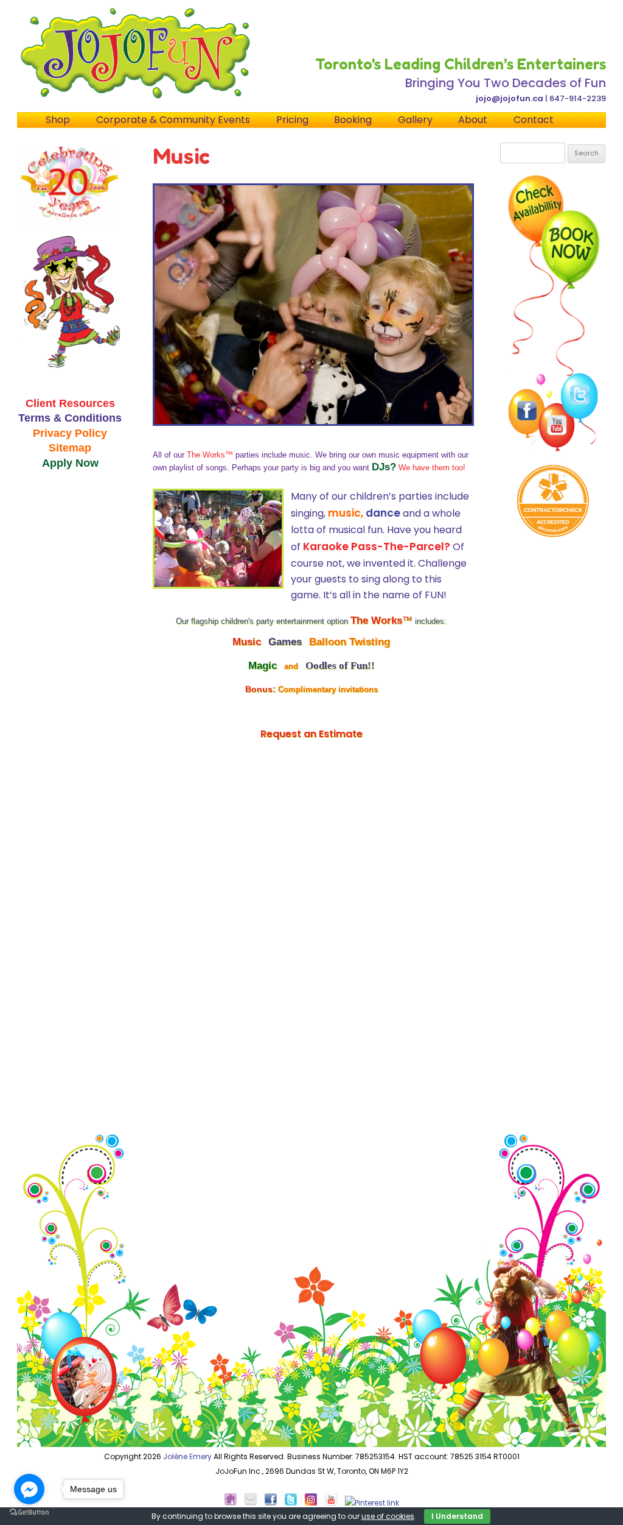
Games (285, 642)
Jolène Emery (187, 1456)
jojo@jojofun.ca (509, 98)
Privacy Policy (70, 432)
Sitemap (70, 447)
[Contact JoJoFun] (254, 1503)
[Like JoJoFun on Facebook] (274, 1503)
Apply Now (70, 462)
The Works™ (210, 454)
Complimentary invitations (328, 689)
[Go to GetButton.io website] (29, 1512)
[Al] (553, 501)
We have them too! (432, 467)
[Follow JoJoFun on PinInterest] (372, 1503)
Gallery (415, 120)
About (472, 120)
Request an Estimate (311, 734)
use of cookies (387, 1516)
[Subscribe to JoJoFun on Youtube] (334, 1503)
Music (246, 642)
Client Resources (70, 403)
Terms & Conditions (70, 417)
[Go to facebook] (29, 1489)
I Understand (457, 1516)
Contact (533, 120)
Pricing (292, 120)
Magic (262, 665)
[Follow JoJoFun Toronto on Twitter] (294, 1503)
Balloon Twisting (349, 642)
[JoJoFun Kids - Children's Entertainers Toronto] (233, 1503)
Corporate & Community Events (173, 120)
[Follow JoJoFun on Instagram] (314, 1503)
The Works (381, 620)
